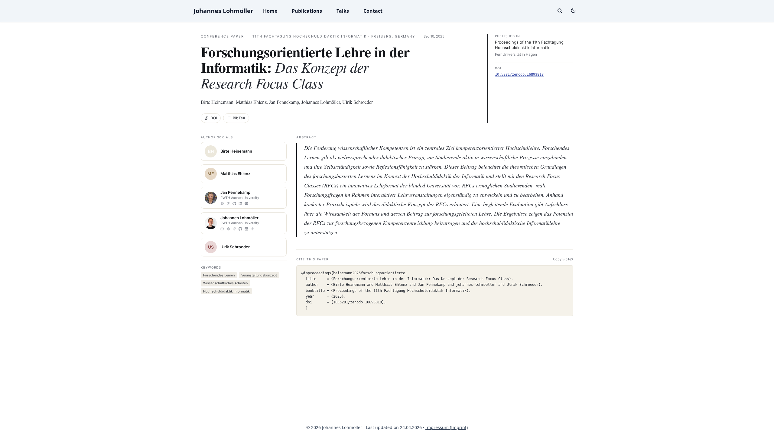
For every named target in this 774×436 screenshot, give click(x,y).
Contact (372, 11)
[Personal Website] (222, 203)
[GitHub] (234, 203)
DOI (213, 118)
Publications (307, 11)
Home (270, 11)
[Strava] (252, 229)
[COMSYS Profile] (228, 229)
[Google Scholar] (228, 203)
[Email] (222, 229)
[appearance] (573, 10)
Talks (343, 11)
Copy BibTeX (563, 259)
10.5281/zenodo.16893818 (519, 74)
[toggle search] (560, 10)
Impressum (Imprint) (446, 427)
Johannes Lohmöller (223, 11)
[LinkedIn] (240, 203)
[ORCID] (246, 203)
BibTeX (239, 118)
